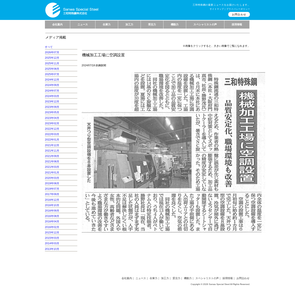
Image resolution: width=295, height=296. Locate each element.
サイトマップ (217, 9)
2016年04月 (52, 221)
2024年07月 (52, 90)
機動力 (188, 278)
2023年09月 (52, 106)
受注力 (176, 278)
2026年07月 (52, 52)
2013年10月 (52, 249)
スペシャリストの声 (207, 278)
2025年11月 (52, 63)
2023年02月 (52, 123)
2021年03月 (52, 166)
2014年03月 (52, 243)
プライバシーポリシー (238, 9)
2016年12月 (52, 199)
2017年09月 (52, 194)
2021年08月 (52, 161)
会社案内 (127, 278)
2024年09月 (52, 85)
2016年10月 (52, 205)
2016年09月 (52, 210)
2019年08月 (52, 183)
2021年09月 (52, 156)
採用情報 (227, 278)
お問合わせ (239, 14)
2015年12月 (52, 232)
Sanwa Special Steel (219, 284)
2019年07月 (52, 188)
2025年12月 (52, 57)
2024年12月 (52, 79)
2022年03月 (52, 134)
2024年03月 (52, 96)
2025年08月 (52, 68)
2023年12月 (52, 101)
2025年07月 (52, 74)
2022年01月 (52, 139)
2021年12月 (52, 145)
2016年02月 (52, 227)
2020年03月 (52, 178)
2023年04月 (52, 118)
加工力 (165, 278)
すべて (49, 47)
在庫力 (153, 278)
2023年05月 (52, 112)
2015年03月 (52, 237)
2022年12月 (52, 128)
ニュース (141, 278)
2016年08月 (52, 216)
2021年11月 (52, 150)
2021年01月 (52, 172)
